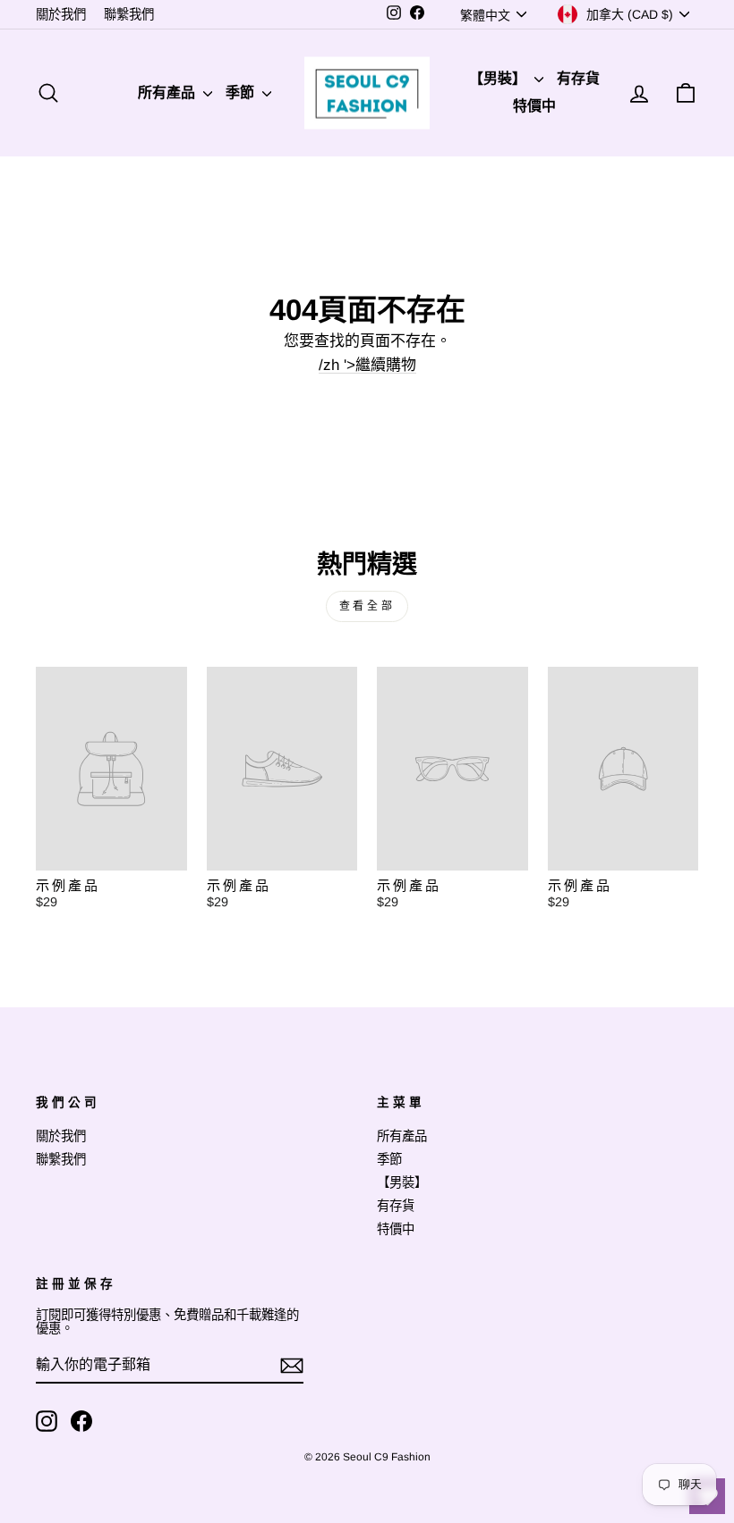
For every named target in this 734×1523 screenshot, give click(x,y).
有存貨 (578, 78)
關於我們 (61, 14)
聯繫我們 (129, 14)
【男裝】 (499, 78)
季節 (242, 92)
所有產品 (168, 92)
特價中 (534, 106)
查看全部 (367, 606)
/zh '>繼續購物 (367, 366)
